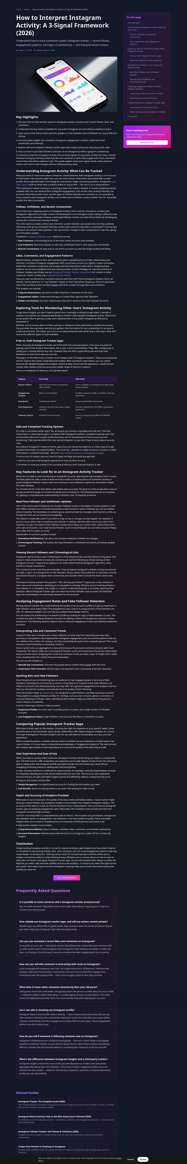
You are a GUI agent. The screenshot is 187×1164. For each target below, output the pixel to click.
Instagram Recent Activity (58, 275)
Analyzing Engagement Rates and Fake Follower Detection (144, 87)
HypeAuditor (49, 692)
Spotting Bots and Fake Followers (144, 98)
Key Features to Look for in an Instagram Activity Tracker (145, 66)
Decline (130, 1159)
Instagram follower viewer (40, 236)
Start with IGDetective (66, 877)
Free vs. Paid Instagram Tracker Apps (145, 56)
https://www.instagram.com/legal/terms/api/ (81, 452)
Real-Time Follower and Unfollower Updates (144, 73)
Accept (143, 1159)
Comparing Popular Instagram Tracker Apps (146, 102)
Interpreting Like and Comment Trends (146, 93)
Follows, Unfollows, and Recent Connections (143, 35)
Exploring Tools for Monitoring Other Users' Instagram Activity (146, 49)
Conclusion (132, 116)
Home (18, 9)
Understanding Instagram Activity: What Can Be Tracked (147, 28)
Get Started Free (147, 142)
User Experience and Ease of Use (144, 107)
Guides (27, 9)
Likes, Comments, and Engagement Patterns (145, 42)
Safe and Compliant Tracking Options (145, 60)
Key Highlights (134, 23)
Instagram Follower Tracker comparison (71, 272)
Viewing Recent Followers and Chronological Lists (142, 80)
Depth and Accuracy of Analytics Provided (147, 112)
